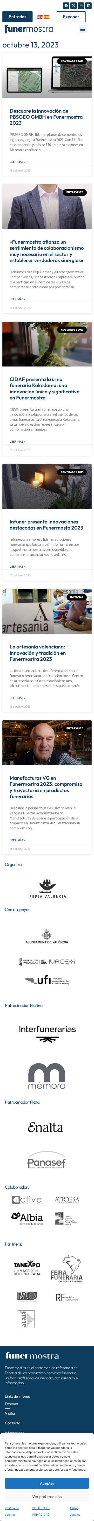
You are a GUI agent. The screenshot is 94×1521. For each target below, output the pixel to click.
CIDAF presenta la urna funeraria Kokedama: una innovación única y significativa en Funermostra (45, 388)
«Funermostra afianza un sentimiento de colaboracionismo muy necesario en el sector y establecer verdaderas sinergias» (47, 251)
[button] (83, 29)
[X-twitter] (73, 5)
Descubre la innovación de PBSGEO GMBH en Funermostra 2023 (46, 117)
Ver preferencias (47, 1496)
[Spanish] (47, 16)
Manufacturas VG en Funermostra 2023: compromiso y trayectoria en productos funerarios (46, 787)
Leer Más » (18, 162)
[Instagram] (81, 5)
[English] (40, 16)
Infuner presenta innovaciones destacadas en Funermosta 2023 (46, 524)
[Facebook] (66, 5)
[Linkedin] (88, 5)
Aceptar (47, 1483)
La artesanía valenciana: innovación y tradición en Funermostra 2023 (38, 652)
